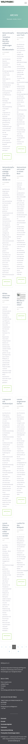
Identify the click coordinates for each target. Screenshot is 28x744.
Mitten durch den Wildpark (6, 295)
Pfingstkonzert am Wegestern (9, 706)
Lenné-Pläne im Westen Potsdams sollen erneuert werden (6, 529)
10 (18, 651)
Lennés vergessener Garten (21, 401)
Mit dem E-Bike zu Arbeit (21, 302)
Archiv (15, 19)
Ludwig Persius (5, 684)
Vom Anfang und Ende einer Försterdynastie (12, 690)
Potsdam (3, 686)
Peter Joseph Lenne (6, 682)
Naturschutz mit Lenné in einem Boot (21, 170)
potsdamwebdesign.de (14, 740)
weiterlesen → (7, 156)
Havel (2, 688)
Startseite (9, 19)
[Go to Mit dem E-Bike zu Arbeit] (21, 296)
